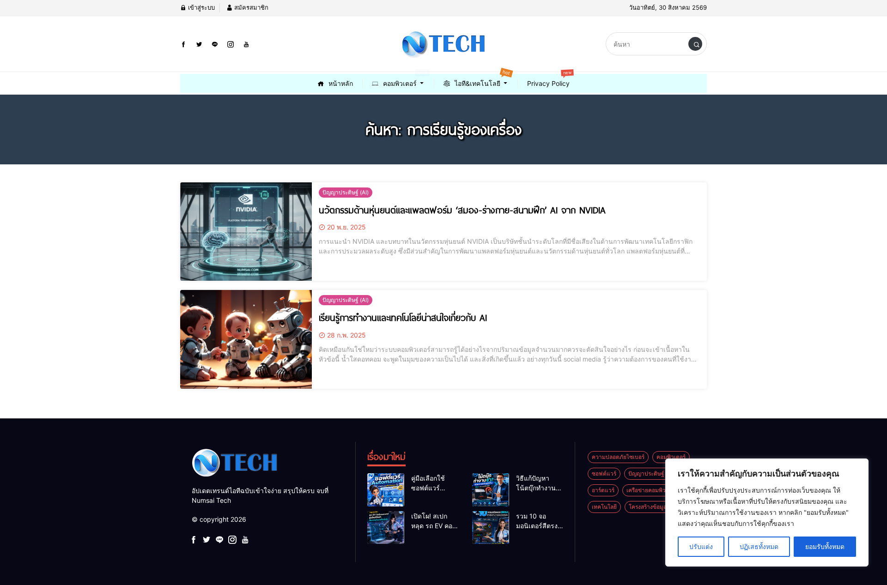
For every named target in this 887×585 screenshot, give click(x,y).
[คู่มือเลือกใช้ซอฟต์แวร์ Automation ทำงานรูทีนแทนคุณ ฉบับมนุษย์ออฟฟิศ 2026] (385, 490)
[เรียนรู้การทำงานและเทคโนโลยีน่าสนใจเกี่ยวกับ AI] (246, 339)
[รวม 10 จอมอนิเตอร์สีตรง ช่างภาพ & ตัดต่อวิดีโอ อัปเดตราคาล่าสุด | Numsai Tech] (490, 527)
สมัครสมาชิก (250, 7)
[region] (767, 512)
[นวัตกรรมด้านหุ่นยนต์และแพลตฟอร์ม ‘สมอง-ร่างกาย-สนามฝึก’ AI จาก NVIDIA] (246, 231)
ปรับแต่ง (701, 546)
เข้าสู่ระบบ (200, 7)
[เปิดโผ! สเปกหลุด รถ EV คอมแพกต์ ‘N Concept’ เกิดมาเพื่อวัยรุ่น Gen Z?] (385, 527)
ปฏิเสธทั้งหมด (759, 546)
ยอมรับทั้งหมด (824, 546)
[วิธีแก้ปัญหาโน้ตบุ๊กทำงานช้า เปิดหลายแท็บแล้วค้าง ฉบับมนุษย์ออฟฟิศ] (490, 490)
